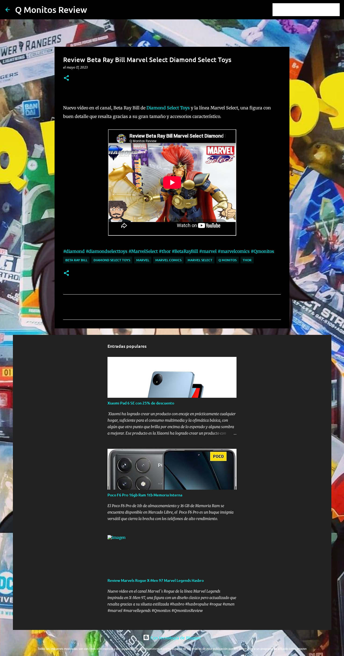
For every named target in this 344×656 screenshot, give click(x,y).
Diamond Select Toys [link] (168, 107)
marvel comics (168, 260)
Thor (247, 260)
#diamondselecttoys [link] (106, 251)
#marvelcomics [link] (234, 251)
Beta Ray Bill (76, 260)
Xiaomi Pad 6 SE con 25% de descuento (141, 403)
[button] (66, 78)
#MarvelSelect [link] (143, 251)
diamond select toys (112, 260)
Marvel (142, 260)
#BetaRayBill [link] (185, 251)
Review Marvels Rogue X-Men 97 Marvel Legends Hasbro (156, 580)
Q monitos (227, 260)
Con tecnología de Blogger (175, 637)
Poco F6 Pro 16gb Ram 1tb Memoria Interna (145, 494)
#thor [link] (165, 251)
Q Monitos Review (51, 9)
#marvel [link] (208, 251)
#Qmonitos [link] (262, 251)
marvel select (200, 260)
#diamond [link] (74, 251)
